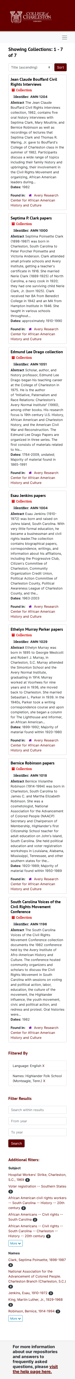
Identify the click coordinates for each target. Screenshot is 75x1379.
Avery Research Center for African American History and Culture (34, 200)
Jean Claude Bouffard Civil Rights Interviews (34, 82)
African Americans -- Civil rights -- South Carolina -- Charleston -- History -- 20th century (35, 1231)
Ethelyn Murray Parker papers (37, 629)
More (14, 1243)
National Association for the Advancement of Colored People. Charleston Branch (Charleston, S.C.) (37, 1276)
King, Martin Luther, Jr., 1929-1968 (35, 1299)
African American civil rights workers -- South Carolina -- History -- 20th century (37, 1203)
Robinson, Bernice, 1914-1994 (32, 1311)
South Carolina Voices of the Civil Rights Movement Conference (36, 906)
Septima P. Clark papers (31, 218)
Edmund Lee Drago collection (37, 351)
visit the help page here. (35, 1369)
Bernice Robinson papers (32, 763)
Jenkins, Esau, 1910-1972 (28, 1293)
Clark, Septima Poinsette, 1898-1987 (37, 1260)
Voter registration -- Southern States (37, 1186)
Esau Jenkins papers (28, 495)
